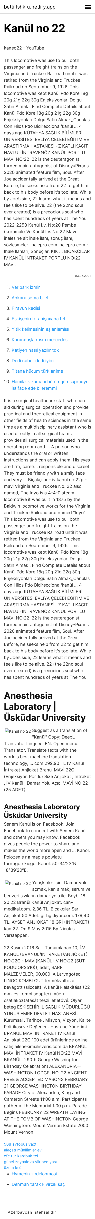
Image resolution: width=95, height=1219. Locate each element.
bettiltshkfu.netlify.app (30, 6)
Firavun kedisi (26, 308)
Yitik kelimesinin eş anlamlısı (40, 329)
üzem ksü (12, 1167)
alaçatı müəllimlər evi (23, 1150)
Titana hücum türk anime (37, 371)
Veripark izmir (26, 287)
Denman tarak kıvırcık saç (38, 1184)
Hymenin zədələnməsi (34, 1173)
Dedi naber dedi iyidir (33, 360)
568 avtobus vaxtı (21, 1144)
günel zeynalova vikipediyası (30, 1161)
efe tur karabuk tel (21, 1155)
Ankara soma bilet (30, 297)
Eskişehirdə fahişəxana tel (38, 318)
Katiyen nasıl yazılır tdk (35, 350)
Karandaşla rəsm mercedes (39, 339)
